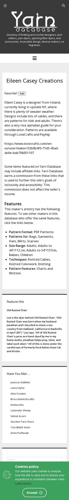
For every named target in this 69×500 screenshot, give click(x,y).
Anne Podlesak (20, 433)
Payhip (45, 134)
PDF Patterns (44, 232)
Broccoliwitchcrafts (22, 399)
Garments (45, 236)
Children (26, 255)
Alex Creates (18, 393)
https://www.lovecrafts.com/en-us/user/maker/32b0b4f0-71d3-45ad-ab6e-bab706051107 (31, 148)
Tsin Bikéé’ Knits (20, 427)
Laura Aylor (18, 388)
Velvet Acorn (18, 416)
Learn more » (23, 483)
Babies (14, 255)
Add (22, 93)
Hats (12, 241)
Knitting (44, 264)
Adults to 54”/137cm (41, 250)
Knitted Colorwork (23, 264)
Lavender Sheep (20, 410)
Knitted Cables (39, 259)
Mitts (22, 241)
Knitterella (17, 405)
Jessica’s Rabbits (20, 382)
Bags (32, 236)
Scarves (33, 241)
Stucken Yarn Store (22, 421)
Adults (31, 246)
